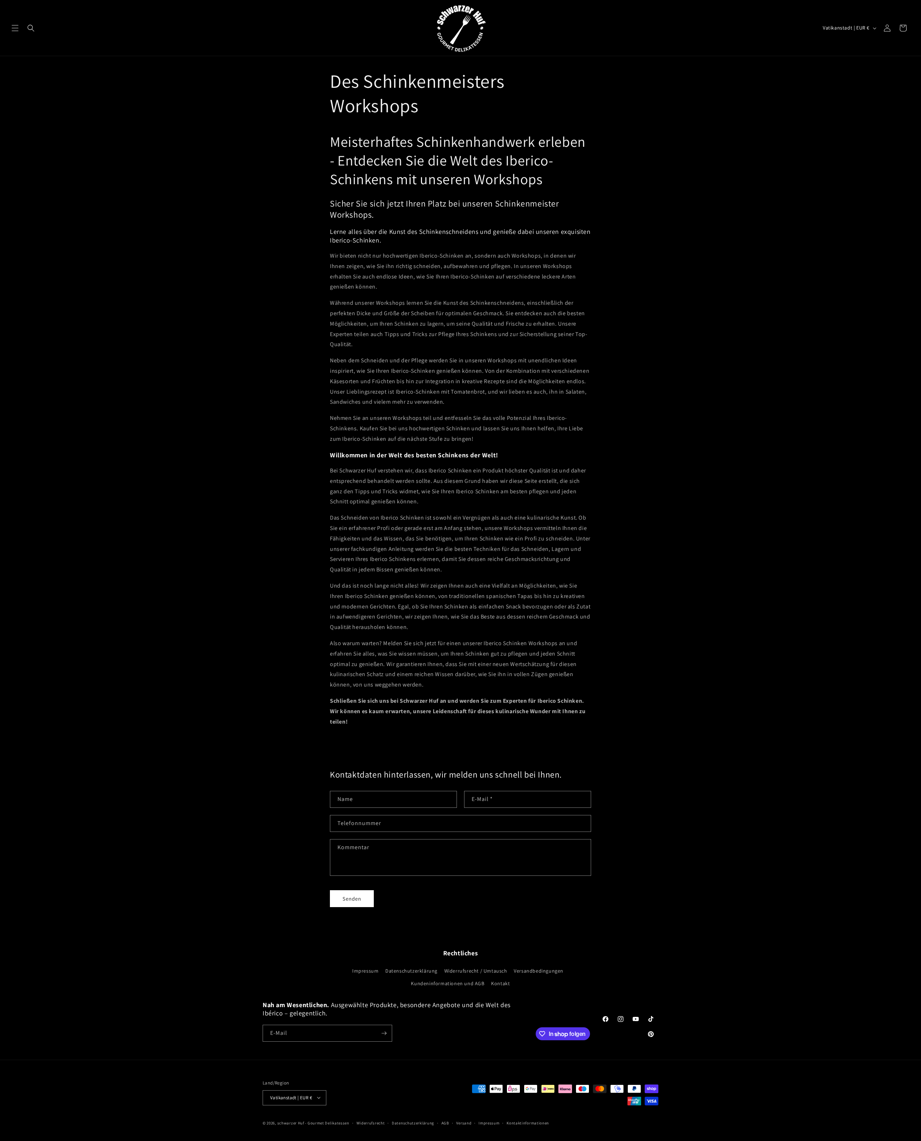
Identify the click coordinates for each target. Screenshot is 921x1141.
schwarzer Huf (290, 1122)
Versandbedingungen (538, 971)
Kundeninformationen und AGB (447, 983)
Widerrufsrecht (371, 1122)
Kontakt (500, 983)
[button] (15, 28)
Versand (464, 1122)
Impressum (365, 971)
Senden (351, 898)
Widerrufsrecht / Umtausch (475, 971)
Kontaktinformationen (528, 1122)
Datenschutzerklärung (411, 971)
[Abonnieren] (384, 1033)
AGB (445, 1122)
